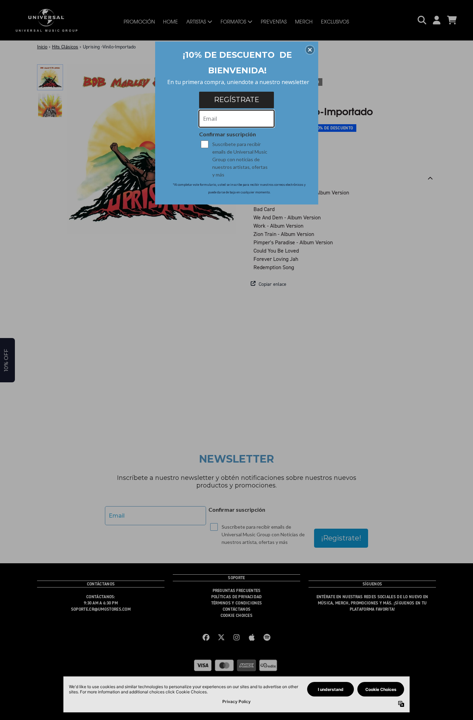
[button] (310, 50)
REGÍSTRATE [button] (236, 99)
